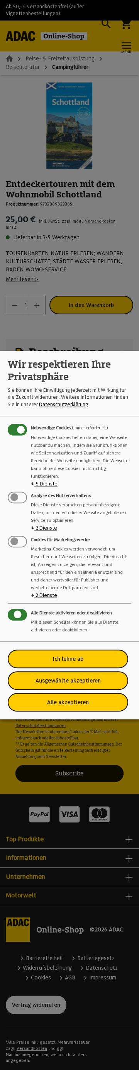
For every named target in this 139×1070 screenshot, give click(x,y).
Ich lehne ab (68, 658)
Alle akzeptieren (68, 702)
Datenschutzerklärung (63, 404)
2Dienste (44, 528)
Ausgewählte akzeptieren (68, 680)
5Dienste (44, 483)
